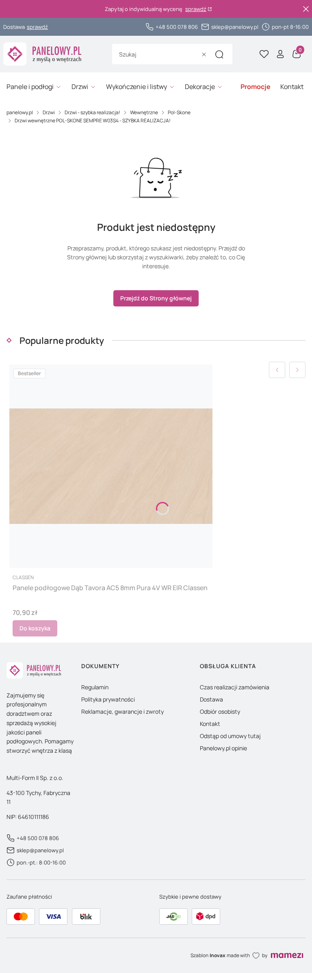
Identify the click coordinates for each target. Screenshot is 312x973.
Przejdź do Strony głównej (156, 298)
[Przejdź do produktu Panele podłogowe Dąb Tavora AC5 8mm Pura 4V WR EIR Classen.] (110, 466)
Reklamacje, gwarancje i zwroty (122, 711)
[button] (219, 54)
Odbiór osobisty (220, 711)
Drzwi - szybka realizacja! (92, 112)
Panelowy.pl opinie (223, 748)
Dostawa (211, 699)
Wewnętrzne (144, 112)
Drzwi (49, 112)
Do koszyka (35, 628)
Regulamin (94, 687)
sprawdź (195, 9)
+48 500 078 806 (177, 26)
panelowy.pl (19, 112)
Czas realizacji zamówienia (234, 687)
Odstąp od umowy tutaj (230, 736)
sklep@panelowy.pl (234, 26)
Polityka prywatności (108, 699)
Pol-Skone (179, 112)
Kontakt (210, 724)
